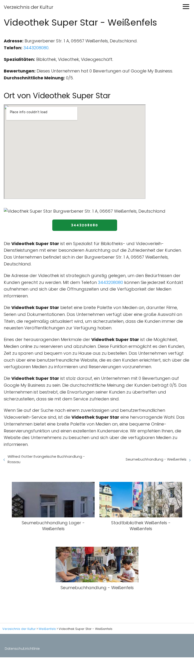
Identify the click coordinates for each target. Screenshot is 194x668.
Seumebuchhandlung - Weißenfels (156, 459)
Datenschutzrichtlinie (22, 648)
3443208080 (35, 48)
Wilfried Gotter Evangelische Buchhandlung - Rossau (46, 459)
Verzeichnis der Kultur (28, 7)
